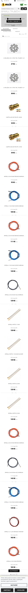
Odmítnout (7, 590)
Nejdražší (15, 28)
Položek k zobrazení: (14, 21)
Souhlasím (20, 590)
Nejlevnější (6, 28)
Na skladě (6, 15)
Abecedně (17, 31)
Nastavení (14, 585)
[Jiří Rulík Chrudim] (6, 5)
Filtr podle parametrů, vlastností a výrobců (13, 25)
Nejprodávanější (7, 31)
